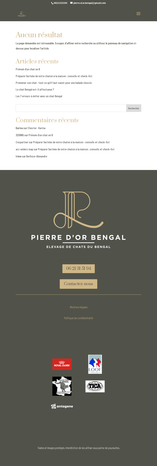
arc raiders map (24, 149)
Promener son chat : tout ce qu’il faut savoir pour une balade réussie (54, 82)
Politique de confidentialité (78, 318)
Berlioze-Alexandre (36, 156)
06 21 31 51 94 (78, 268)
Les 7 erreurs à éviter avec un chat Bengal (39, 96)
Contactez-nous (78, 283)
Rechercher (133, 108)
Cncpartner (22, 142)
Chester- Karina (36, 128)
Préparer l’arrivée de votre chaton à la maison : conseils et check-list (54, 76)
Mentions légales (78, 307)
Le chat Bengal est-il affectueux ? (35, 89)
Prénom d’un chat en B (28, 69)
